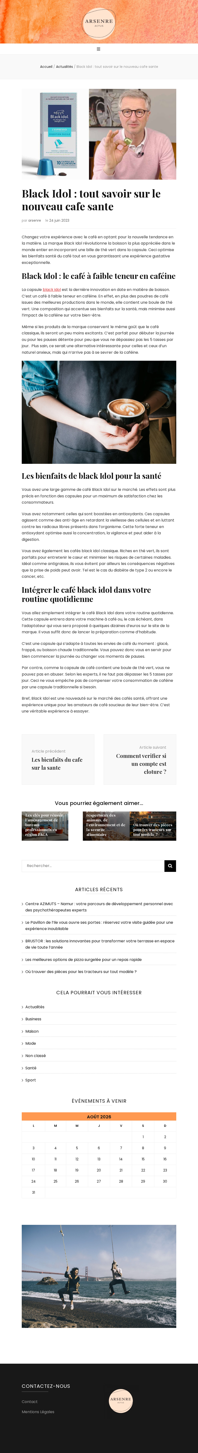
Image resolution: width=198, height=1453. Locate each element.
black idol (52, 289)
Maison (32, 1031)
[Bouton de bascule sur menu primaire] (99, 49)
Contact (30, 1401)
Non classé (35, 1055)
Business (33, 1019)
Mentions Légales (38, 1412)
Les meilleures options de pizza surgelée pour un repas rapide (83, 959)
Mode (30, 1043)
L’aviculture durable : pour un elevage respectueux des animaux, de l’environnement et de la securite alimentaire (105, 820)
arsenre (34, 220)
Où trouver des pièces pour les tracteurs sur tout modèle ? (152, 829)
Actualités (34, 1007)
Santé (30, 1068)
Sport (30, 1080)
